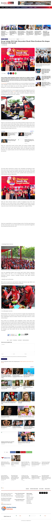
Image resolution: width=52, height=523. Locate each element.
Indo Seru (28, 495)
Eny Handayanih (4, 44)
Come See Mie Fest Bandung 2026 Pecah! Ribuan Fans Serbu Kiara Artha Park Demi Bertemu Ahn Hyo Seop (5, 477)
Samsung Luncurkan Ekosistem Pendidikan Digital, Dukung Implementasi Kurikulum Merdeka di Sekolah (38, 33)
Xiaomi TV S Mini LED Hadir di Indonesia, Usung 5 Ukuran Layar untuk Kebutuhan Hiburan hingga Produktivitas (22, 33)
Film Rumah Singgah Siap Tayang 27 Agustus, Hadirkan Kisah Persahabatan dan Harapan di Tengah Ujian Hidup (43, 65)
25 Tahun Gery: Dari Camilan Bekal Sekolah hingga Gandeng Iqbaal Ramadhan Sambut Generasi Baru (25, 477)
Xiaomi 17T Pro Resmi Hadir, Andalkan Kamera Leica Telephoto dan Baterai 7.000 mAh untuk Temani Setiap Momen (30, 33)
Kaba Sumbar (29, 502)
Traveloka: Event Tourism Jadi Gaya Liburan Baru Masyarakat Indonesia (46, 463)
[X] (11, 73)
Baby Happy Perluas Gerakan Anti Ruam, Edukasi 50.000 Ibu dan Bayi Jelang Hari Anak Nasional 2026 (15, 477)
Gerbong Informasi (30, 499)
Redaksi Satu (29, 500)
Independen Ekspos (30, 494)
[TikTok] (42, 493)
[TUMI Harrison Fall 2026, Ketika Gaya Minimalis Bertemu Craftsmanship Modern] (15, 458)
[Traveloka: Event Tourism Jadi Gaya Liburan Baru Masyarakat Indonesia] (46, 458)
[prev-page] (1, 482)
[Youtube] (46, 493)
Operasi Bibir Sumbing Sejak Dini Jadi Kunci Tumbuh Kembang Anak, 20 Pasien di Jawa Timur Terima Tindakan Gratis (46, 477)
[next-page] (3, 482)
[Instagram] (40, 493)
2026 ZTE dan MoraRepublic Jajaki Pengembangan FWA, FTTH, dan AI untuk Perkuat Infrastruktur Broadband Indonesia (46, 33)
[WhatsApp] (16, 73)
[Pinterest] (13, 73)
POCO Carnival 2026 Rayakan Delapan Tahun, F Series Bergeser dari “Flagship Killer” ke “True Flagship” (13, 33)
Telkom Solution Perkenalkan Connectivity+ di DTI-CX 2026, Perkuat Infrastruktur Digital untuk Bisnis (4, 33)
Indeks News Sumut (30, 498)
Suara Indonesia (29, 503)
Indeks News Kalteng (30, 497)
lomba (14, 91)
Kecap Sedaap (4, 83)
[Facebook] (9, 73)
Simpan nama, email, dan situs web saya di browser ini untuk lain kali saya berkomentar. (14, 356)
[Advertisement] (26, 17)
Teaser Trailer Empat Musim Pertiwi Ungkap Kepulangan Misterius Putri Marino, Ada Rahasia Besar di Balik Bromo (46, 78)
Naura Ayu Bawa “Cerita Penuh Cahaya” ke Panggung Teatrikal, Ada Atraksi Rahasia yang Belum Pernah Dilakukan (46, 84)
